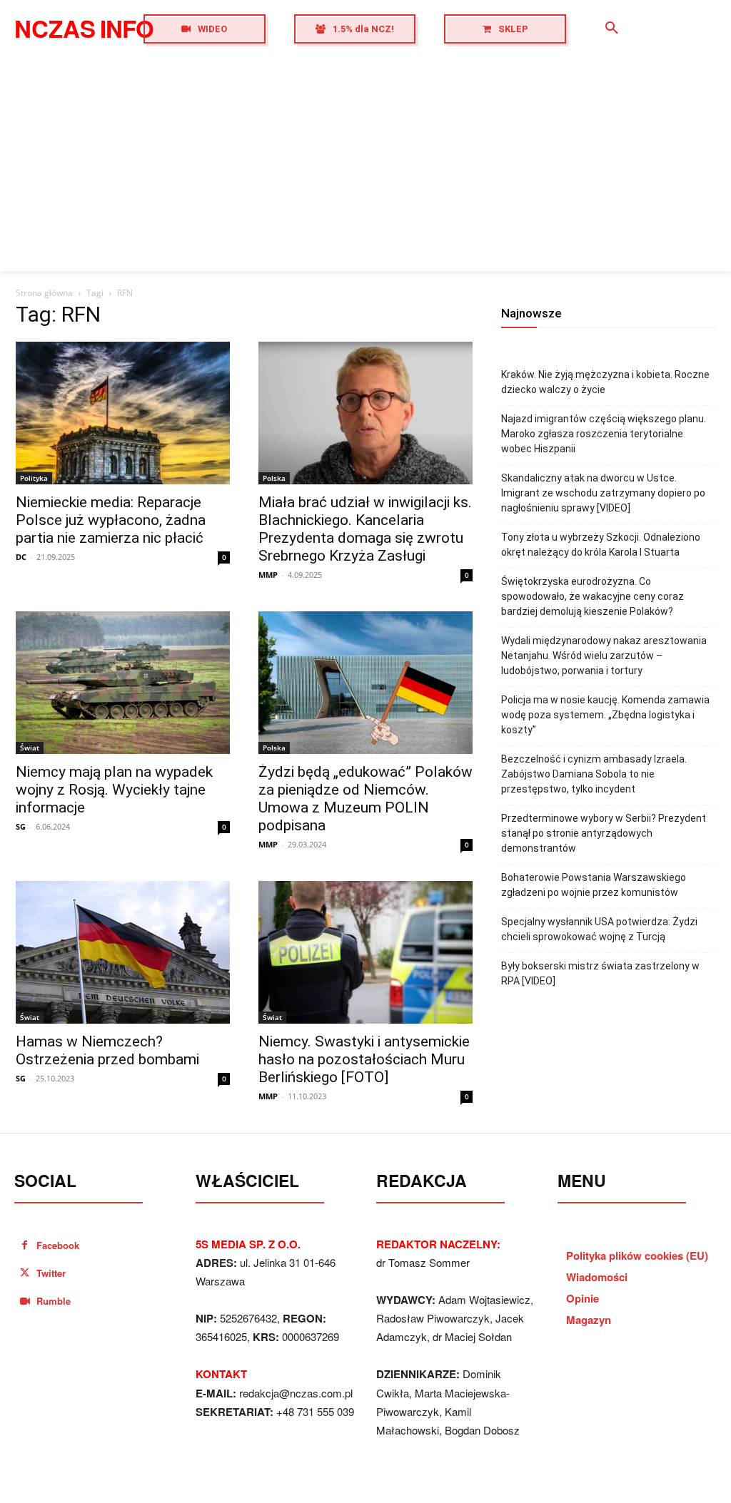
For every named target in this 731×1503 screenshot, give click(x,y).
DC (21, 556)
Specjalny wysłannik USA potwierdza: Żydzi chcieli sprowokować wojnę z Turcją (599, 929)
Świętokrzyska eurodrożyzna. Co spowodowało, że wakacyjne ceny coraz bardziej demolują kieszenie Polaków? (592, 596)
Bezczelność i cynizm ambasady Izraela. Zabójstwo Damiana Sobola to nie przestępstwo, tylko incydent (594, 774)
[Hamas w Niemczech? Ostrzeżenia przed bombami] (123, 952)
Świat (29, 748)
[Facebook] (24, 1245)
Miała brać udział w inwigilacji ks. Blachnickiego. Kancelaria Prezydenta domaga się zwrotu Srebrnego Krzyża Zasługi (365, 529)
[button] (612, 28)
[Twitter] (24, 1273)
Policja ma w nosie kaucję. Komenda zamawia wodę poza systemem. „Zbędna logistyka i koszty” (605, 714)
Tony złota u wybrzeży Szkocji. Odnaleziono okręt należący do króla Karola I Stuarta (600, 544)
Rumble (53, 1301)
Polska (274, 478)
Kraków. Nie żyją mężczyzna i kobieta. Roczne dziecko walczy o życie (605, 382)
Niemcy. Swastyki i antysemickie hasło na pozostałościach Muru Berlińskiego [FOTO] (364, 1059)
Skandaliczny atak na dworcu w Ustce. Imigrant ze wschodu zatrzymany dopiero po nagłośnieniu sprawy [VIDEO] (603, 493)
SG (21, 826)
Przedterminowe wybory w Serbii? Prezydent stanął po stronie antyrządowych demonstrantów (603, 833)
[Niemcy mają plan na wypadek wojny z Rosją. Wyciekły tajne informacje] (123, 682)
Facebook (57, 1245)
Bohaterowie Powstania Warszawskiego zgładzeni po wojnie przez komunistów (593, 885)
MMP (268, 574)
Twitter (51, 1273)
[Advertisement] (365, 164)
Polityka (34, 478)
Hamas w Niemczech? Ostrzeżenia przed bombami (107, 1050)
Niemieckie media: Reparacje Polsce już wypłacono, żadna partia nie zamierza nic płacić (111, 520)
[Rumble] (24, 1301)
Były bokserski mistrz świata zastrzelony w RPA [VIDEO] (600, 973)
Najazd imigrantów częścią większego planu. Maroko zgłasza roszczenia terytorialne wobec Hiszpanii (603, 433)
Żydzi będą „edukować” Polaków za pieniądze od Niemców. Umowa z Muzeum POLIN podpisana (365, 798)
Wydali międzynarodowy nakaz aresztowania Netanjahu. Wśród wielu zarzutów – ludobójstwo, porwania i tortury (604, 655)
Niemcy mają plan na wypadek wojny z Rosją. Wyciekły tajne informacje (114, 789)
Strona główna (44, 293)
